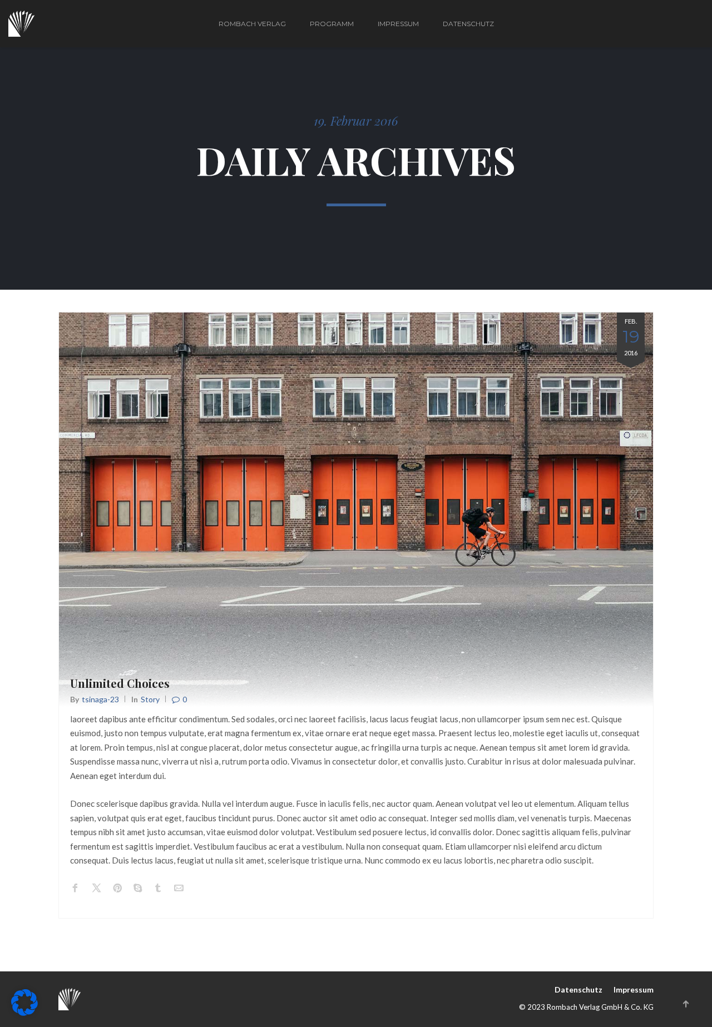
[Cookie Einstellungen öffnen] (24, 1013)
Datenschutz (468, 23)
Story (150, 699)
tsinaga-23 (100, 699)
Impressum (398, 23)
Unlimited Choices (120, 683)
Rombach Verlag (252, 23)
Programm (332, 23)
